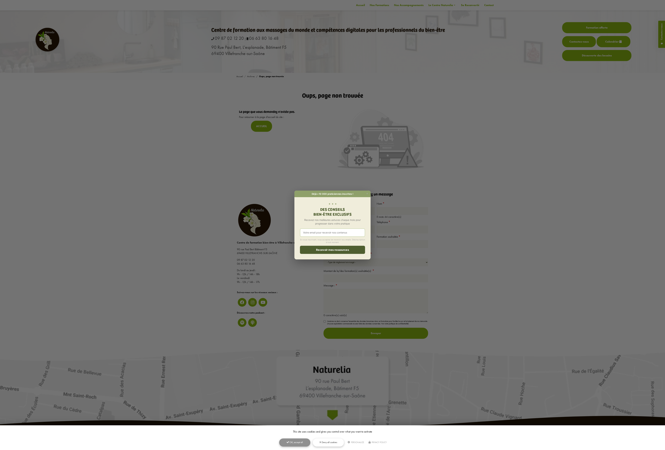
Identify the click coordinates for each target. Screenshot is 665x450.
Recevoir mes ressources (332, 249)
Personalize (357, 442)
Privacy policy (379, 442)
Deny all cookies (329, 442)
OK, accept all (296, 442)
